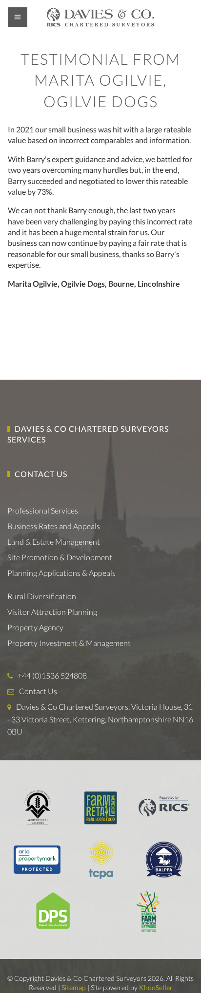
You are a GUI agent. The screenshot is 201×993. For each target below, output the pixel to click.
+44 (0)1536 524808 (52, 675)
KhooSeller (156, 987)
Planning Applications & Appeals (61, 572)
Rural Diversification (41, 596)
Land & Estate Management (53, 541)
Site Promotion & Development (59, 557)
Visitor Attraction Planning (52, 611)
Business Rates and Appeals (53, 526)
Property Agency (35, 627)
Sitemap (73, 987)
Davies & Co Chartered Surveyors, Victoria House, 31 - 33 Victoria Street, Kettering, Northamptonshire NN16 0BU (100, 719)
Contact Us (41, 473)
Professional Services (42, 510)
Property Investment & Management (69, 642)
